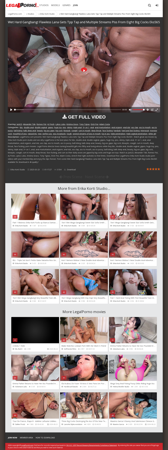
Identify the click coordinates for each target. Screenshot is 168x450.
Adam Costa (104, 124)
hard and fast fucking (131, 130)
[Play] (11, 110)
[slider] (67, 109)
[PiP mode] (152, 110)
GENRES (66, 5)
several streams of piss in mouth (87, 133)
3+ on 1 (86, 127)
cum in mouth (84, 130)
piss (64, 127)
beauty (40, 130)
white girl (152, 133)
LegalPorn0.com (27, 445)
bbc (21, 127)
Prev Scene (72, 176)
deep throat (96, 130)
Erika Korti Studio (17, 169)
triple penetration (118, 133)
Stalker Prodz (20, 424)
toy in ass (106, 133)
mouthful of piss (20, 133)
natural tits (32, 133)
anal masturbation (102, 127)
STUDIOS (44, 5)
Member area (26, 437)
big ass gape (49, 130)
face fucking (107, 130)
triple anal (77, 127)
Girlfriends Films (70, 349)
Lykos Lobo (60, 124)
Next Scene (95, 176)
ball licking (18, 130)
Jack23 (19, 124)
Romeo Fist (41, 124)
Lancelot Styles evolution (73, 424)
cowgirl (74, 130)
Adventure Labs (119, 349)
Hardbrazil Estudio (71, 387)
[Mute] (130, 110)
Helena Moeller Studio (121, 387)
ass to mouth (145, 127)
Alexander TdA (29, 124)
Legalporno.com (22, 5)
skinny (69, 127)
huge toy (58, 127)
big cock (59, 130)
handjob (117, 130)
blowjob (67, 130)
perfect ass (47, 133)
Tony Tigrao (84, 124)
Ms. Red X (18, 349)
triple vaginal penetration (136, 133)
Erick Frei (94, 124)
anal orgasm (116, 127)
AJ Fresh (50, 124)
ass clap (134, 127)
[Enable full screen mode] (157, 110)
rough (69, 133)
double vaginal (41, 127)
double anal (29, 127)
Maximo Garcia (118, 424)
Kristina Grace (72, 124)
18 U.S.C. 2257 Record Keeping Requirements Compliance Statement (91, 445)
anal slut (126, 127)
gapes (50, 127)
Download (71, 169)
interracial (145, 130)
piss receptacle (59, 133)
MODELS (55, 5)
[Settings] (148, 110)
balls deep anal (29, 130)
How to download (45, 437)
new (39, 133)
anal (92, 127)
